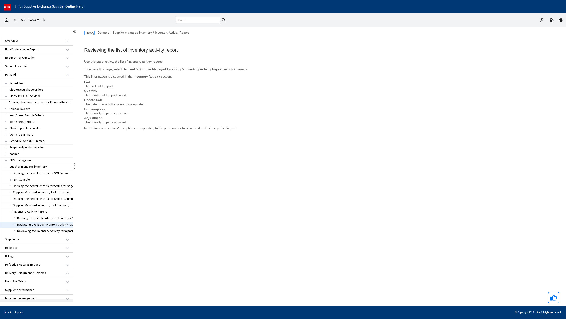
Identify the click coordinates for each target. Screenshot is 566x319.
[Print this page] (560, 19)
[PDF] (552, 19)
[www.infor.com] (7, 6)
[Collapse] (6, 167)
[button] (31, 41)
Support (19, 312)
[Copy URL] (542, 19)
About (7, 312)
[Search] (223, 20)
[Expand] (6, 83)
